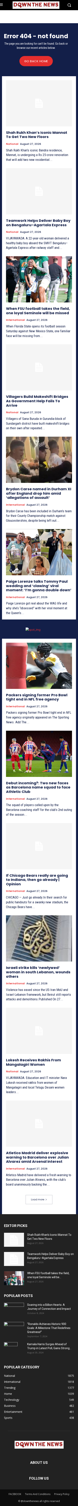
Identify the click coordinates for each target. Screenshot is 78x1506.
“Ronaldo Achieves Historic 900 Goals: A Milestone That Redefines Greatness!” (48, 1328)
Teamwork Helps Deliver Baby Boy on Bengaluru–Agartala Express (38, 222)
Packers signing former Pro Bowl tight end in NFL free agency (36, 697)
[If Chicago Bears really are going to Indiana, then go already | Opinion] (39, 846)
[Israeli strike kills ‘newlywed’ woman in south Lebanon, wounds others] (39, 938)
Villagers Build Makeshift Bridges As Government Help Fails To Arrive (37, 401)
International (15, 320)
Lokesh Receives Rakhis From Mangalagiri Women (33, 1062)
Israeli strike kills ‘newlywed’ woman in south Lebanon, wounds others (38, 972)
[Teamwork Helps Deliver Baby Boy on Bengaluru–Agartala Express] (39, 191)
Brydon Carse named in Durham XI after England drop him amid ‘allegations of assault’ (38, 493)
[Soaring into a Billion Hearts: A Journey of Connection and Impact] (14, 1310)
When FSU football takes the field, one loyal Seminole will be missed (38, 310)
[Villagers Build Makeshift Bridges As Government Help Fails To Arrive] (39, 367)
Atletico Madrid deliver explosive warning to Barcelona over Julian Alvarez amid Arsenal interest (37, 1157)
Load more (37, 1199)
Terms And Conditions (37, 1494)
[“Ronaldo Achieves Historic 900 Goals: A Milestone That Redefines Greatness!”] (14, 1327)
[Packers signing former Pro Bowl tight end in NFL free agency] (39, 666)
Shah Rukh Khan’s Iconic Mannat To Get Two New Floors (36, 134)
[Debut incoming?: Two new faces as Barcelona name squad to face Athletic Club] (39, 754)
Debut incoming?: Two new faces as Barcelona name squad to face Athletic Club (38, 787)
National (12, 144)
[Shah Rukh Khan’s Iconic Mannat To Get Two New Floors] (39, 103)
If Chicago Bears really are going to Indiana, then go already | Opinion (37, 880)
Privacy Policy (61, 1494)
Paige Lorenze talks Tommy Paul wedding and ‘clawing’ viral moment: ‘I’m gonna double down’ (38, 585)
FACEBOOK (15, 1494)
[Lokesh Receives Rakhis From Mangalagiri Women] (39, 1031)
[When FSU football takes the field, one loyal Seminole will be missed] (39, 279)
